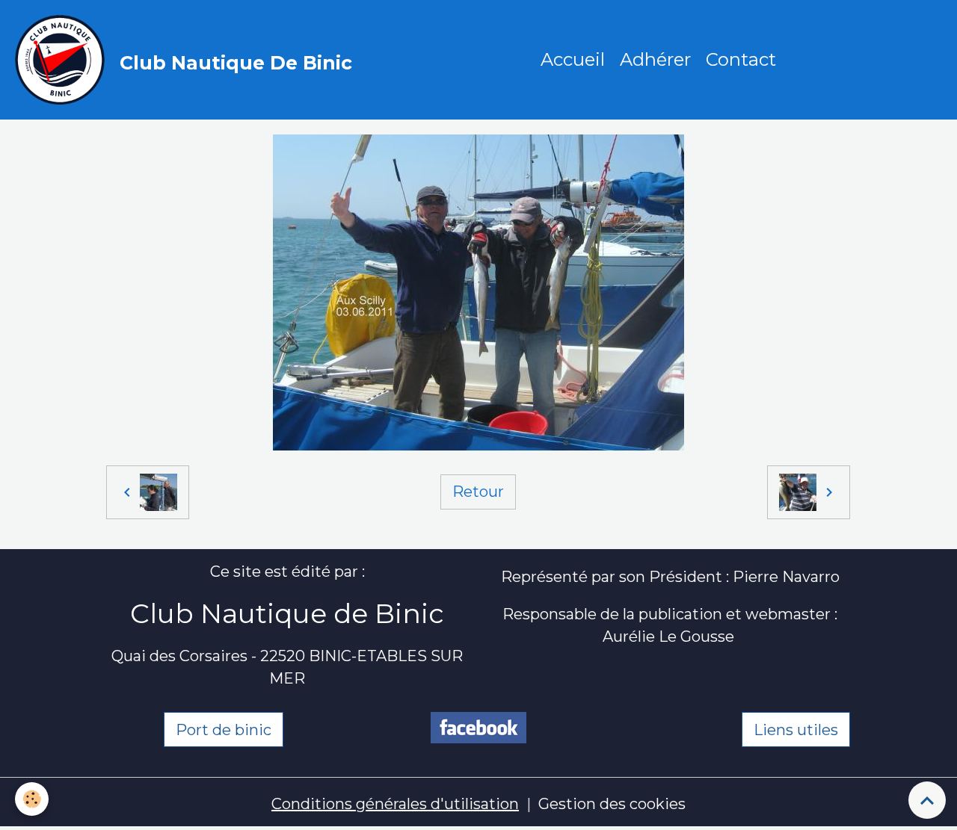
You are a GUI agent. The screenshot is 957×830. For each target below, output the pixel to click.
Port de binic (223, 730)
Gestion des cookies (612, 804)
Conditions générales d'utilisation (395, 804)
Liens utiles (796, 730)
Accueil (573, 59)
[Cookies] (32, 799)
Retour (478, 492)
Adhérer (655, 59)
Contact (741, 59)
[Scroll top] (927, 800)
